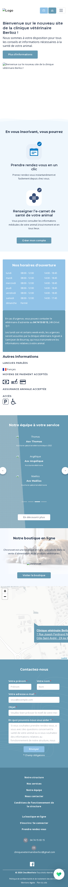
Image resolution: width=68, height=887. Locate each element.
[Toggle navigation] (61, 10)
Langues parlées (15, 363)
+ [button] (5, 591)
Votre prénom (17, 681)
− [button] (5, 596)
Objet (12, 707)
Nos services (34, 783)
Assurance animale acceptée (24, 389)
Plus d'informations (20, 54)
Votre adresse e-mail (21, 694)
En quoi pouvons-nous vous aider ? (30, 720)
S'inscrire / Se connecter (34, 823)
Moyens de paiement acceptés (25, 374)
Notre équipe (34, 790)
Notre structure (34, 777)
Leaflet (64, 658)
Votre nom (43, 681)
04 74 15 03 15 (37, 840)
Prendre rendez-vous (34, 829)
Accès (7, 396)
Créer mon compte (34, 240)
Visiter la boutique (34, 575)
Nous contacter (34, 796)
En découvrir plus (34, 517)
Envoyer (34, 749)
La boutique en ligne (34, 816)
